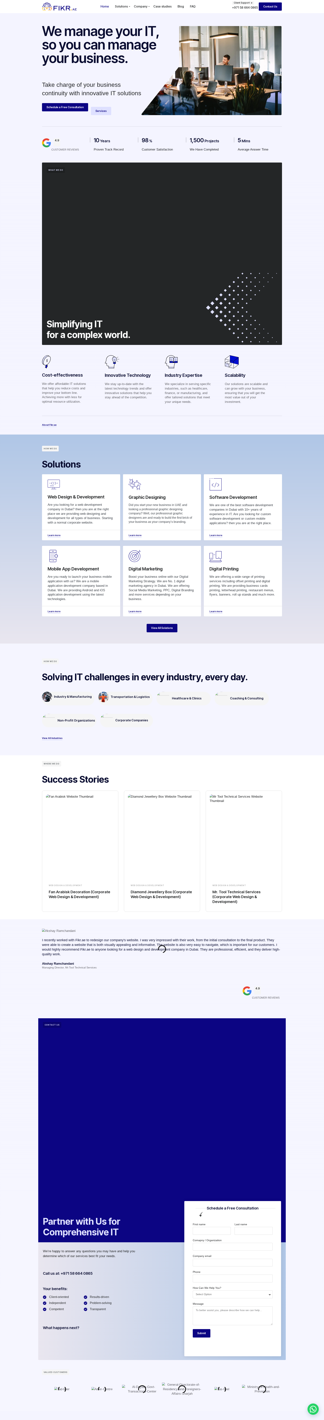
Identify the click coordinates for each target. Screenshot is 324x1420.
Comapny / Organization (207, 1240)
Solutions (121, 6)
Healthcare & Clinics (187, 698)
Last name (241, 1224)
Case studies (162, 6)
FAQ (192, 6)
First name (199, 1224)
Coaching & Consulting (246, 698)
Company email (202, 1255)
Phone (196, 1271)
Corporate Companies (131, 720)
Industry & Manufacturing (73, 696)
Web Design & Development (65, 885)
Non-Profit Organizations (76, 720)
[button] (313, 1409)
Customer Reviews (65, 149)
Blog (181, 6)
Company (140, 6)
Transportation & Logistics (130, 697)
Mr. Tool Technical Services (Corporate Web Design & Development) (236, 897)
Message (198, 1303)
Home (104, 6)
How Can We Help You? (207, 1287)
